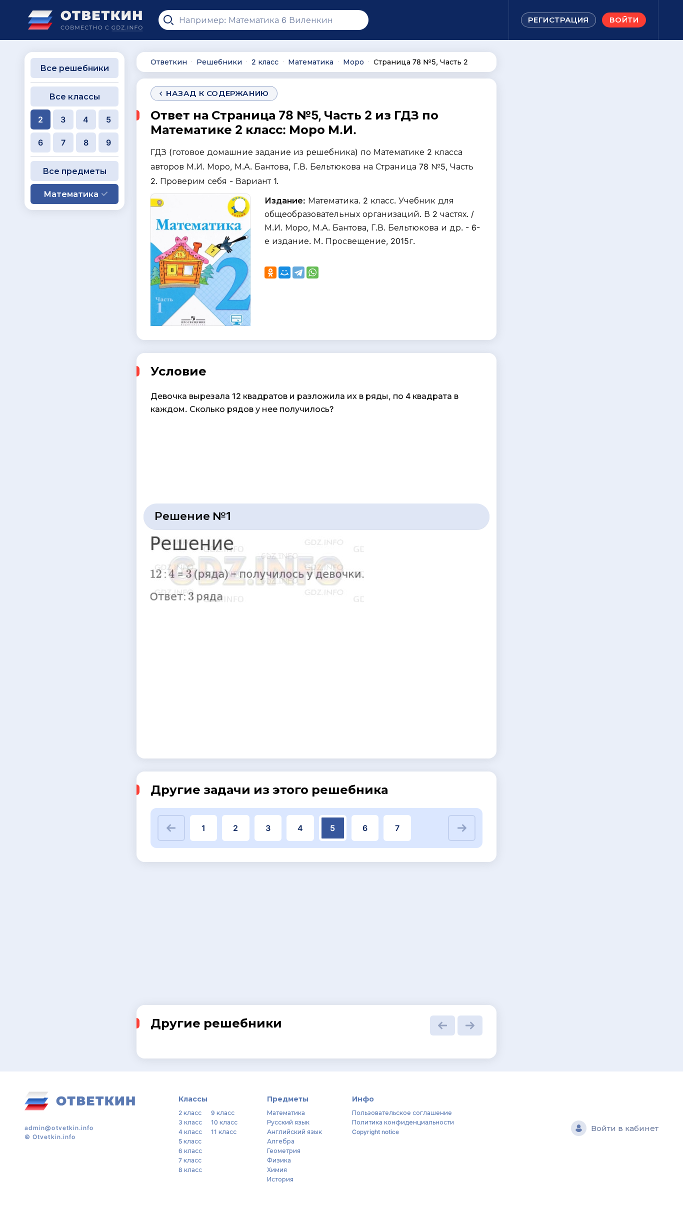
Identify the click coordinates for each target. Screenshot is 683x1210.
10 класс (224, 1122)
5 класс (190, 1141)
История (280, 1179)
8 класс (190, 1170)
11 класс (223, 1132)
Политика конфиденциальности (403, 1122)
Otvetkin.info (54, 1136)
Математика (286, 1112)
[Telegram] (298, 272)
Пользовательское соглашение (402, 1112)
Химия (277, 1170)
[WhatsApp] (312, 272)
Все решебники (74, 68)
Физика (279, 1160)
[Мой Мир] (284, 272)
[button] (171, 828)
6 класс (190, 1150)
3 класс (190, 1122)
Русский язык (288, 1122)
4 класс (190, 1132)
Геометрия (283, 1150)
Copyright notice (375, 1132)
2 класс (190, 1112)
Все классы (74, 97)
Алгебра (280, 1141)
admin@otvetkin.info (59, 1128)
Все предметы (74, 171)
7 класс (190, 1160)
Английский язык (294, 1132)
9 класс (222, 1112)
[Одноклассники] (270, 272)
